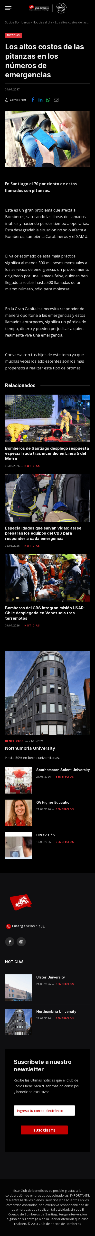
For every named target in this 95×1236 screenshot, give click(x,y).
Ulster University (50, 977)
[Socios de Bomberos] (47, 8)
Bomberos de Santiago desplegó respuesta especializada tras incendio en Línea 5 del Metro (47, 453)
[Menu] (8, 8)
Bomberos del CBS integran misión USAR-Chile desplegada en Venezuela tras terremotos (45, 613)
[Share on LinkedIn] (40, 100)
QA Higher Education (54, 802)
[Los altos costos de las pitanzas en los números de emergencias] (47, 139)
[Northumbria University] (47, 693)
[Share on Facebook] (32, 100)
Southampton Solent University (63, 770)
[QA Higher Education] (18, 813)
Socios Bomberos (17, 22)
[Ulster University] (18, 987)
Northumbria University (30, 748)
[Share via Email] (56, 100)
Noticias (13, 35)
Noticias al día (42, 22)
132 (41, 926)
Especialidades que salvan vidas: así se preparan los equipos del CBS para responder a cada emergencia (43, 533)
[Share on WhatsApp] (48, 100)
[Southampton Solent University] (18, 780)
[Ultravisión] (18, 845)
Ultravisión (45, 835)
